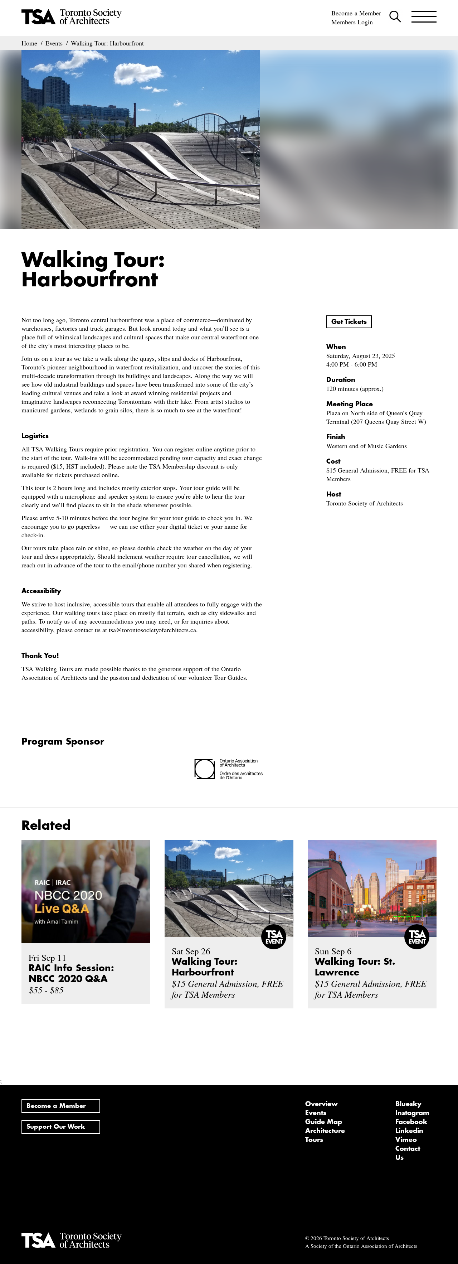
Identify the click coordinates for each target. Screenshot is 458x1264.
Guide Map (323, 1122)
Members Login (352, 22)
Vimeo (406, 1140)
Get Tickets (349, 322)
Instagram (412, 1113)
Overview (321, 1104)
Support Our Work (55, 1127)
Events (315, 1113)
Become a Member (356, 13)
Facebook (411, 1122)
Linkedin (409, 1131)
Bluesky (408, 1104)
